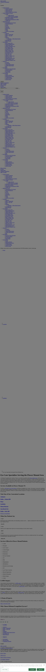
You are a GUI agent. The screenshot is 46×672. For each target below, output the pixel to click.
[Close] (44, 665)
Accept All (32, 669)
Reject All (40, 669)
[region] (23, 667)
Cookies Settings (4, 669)
